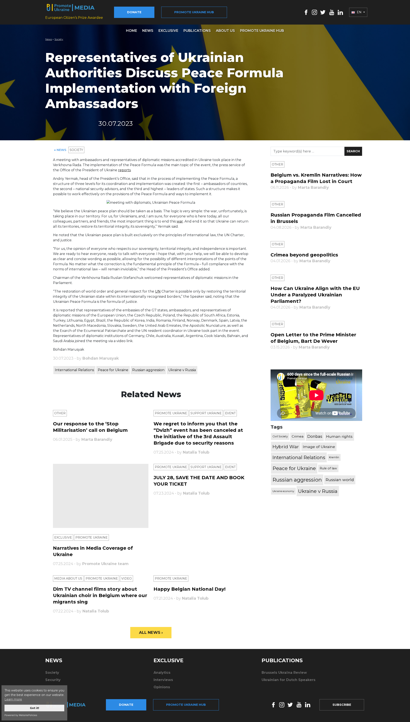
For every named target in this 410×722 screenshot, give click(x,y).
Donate (134, 12)
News (147, 31)
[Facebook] (306, 12)
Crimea (297, 436)
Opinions (162, 687)
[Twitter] (323, 12)
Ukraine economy (283, 491)
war (180, 221)
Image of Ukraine (319, 446)
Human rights (339, 436)
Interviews (163, 680)
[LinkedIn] (340, 12)
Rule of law (328, 468)
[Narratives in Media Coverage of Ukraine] (100, 496)
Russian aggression (148, 370)
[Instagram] (314, 12)
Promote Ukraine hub (194, 12)
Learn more (13, 699)
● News (60, 150)
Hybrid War (285, 446)
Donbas (314, 436)
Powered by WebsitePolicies (20, 715)
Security (53, 680)
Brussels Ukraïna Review (284, 673)
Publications (197, 31)
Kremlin (334, 457)
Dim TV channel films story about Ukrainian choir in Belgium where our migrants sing (100, 595)
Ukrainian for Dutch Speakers (288, 680)
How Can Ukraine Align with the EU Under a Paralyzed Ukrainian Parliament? (315, 295)
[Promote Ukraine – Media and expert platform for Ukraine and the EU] (69, 705)
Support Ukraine (206, 413)
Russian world (340, 479)
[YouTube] (332, 12)
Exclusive (168, 31)
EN (359, 12)
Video (126, 578)
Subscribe (341, 705)
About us (225, 31)
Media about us (68, 578)
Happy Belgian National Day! (190, 589)
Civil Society (280, 436)
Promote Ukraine (171, 413)
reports (124, 170)
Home (131, 31)
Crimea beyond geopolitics (304, 255)
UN (158, 291)
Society (58, 39)
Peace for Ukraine (113, 370)
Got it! (34, 708)
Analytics (162, 673)
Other (60, 413)
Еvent (230, 413)
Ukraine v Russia (182, 370)
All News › (151, 632)
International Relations (74, 370)
